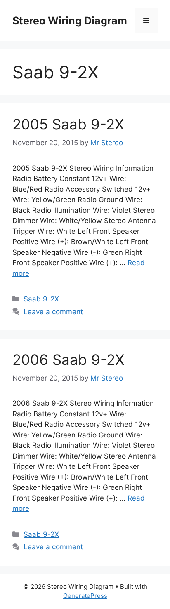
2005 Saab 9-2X (68, 124)
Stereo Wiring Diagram (69, 20)
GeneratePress (85, 596)
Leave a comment (53, 312)
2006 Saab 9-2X (68, 359)
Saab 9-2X (41, 299)
